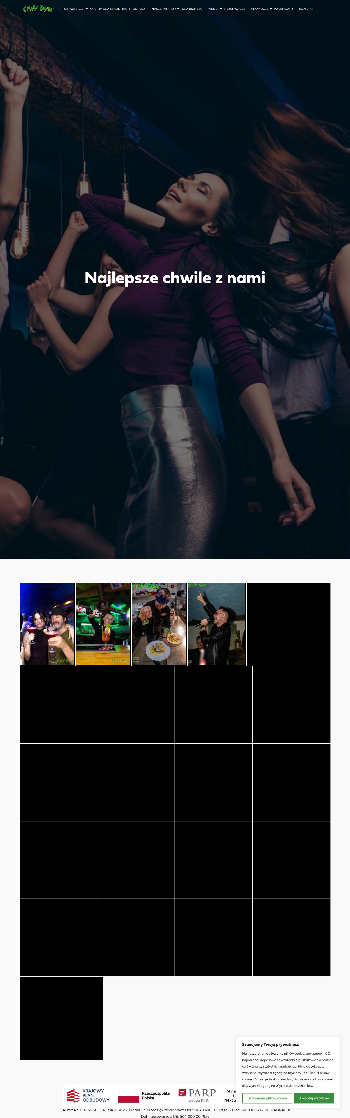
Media (213, 8)
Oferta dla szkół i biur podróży (118, 8)
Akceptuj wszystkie (314, 1098)
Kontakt (306, 8)
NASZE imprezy (163, 8)
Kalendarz (283, 8)
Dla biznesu (192, 8)
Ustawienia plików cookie (267, 1098)
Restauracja (74, 8)
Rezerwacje (234, 8)
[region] (288, 1072)
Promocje (260, 8)
